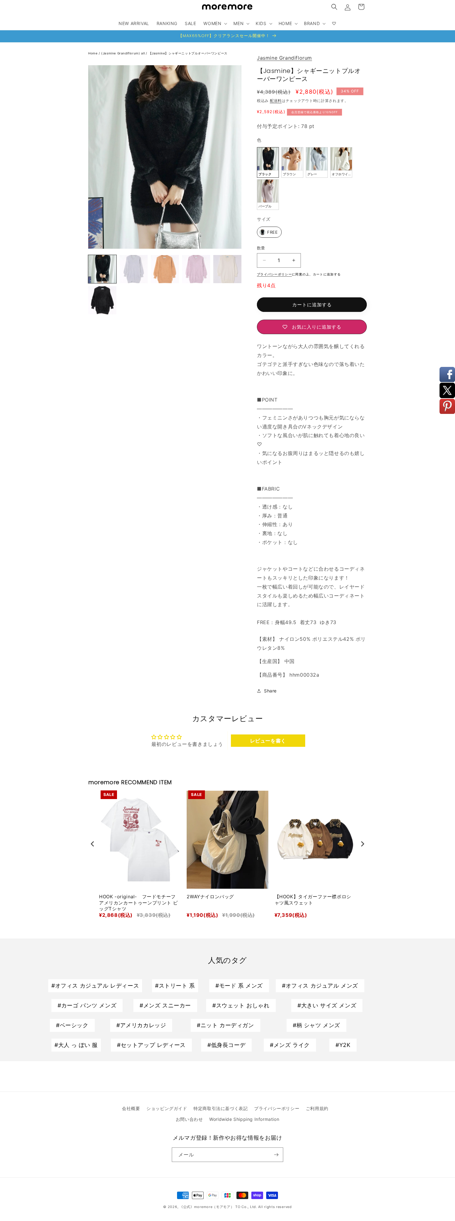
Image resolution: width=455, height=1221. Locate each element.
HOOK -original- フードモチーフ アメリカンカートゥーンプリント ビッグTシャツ (138, 903)
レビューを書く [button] (268, 741)
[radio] (268, 162)
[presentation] (92, 844)
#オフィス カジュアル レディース (95, 985)
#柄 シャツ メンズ (316, 1025)
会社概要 (131, 1108)
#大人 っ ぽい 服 (76, 1045)
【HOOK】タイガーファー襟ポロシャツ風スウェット (313, 900)
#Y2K (343, 1045)
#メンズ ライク (290, 1045)
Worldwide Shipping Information (244, 1119)
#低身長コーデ (226, 1045)
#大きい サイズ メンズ (326, 1005)
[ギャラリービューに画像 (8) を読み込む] (196, 269)
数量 (261, 247)
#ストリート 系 (175, 985)
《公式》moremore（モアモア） (207, 1207)
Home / (94, 53)
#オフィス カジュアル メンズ (320, 985)
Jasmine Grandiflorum (284, 58)
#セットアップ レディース (151, 1045)
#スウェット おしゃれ (241, 1005)
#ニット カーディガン (225, 1025)
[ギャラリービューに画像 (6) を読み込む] (133, 269)
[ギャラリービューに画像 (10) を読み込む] (102, 300)
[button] (334, 7)
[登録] (276, 1154)
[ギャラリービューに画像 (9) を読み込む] (227, 269)
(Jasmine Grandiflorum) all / (124, 53)
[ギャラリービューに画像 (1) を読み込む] (102, 269)
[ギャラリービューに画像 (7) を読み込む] (165, 269)
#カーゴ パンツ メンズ (87, 1005)
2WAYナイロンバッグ (210, 897)
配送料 (276, 100)
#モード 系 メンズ (239, 985)
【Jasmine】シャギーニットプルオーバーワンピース (188, 53)
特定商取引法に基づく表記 (220, 1108)
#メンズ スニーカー (165, 1005)
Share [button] (270, 690)
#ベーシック (72, 1025)
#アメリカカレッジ (141, 1025)
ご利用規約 (317, 1108)
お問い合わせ (189, 1119)
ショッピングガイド (166, 1108)
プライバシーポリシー (276, 1108)
